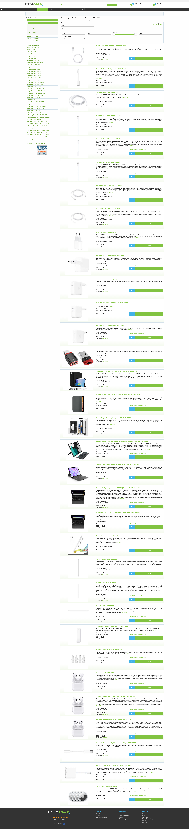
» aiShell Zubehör (31, 49)
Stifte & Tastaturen (32, 32)
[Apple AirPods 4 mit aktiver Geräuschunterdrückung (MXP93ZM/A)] (78, 705)
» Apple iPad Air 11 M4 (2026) (34, 73)
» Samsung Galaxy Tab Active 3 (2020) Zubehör (38, 115)
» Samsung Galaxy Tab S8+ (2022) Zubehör (38, 128)
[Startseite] (2, 9)
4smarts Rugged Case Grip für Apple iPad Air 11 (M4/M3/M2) (113, 418)
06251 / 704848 (60, 818)
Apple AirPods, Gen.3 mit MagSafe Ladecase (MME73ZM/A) (113, 719)
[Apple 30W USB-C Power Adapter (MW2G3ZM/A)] (78, 264)
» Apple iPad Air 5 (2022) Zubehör (35, 67)
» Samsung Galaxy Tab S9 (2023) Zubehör (37, 132)
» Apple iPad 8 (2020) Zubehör (34, 53)
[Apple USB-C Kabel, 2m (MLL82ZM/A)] (78, 101)
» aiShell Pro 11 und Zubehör (34, 47)
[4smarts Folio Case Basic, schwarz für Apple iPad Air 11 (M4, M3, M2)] (78, 380)
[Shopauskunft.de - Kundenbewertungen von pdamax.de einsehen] (42, 150)
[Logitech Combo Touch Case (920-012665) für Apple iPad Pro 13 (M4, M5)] (78, 473)
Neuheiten (7, 9)
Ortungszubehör (31, 28)
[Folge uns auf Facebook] (59, 823)
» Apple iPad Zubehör (32, 20)
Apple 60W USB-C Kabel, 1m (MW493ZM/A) (108, 162)
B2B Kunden (146, 0)
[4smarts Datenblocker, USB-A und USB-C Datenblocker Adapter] (78, 357)
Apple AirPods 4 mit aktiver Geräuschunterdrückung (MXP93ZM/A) (115, 696)
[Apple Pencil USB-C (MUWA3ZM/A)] (78, 568)
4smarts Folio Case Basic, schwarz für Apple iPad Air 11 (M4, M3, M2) (116, 371)
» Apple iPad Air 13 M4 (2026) (34, 80)
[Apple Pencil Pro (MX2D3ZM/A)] (78, 610)
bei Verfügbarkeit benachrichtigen (138, 149)
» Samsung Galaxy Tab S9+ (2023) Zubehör (38, 134)
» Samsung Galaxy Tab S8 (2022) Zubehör (37, 125)
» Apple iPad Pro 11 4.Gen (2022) (35, 95)
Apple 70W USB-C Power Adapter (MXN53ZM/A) (110, 279)
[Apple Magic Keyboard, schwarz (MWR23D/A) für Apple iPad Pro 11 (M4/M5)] (78, 497)
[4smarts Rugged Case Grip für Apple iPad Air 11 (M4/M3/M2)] (78, 427)
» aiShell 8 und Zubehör (33, 36)
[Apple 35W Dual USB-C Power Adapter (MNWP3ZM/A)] (78, 311)
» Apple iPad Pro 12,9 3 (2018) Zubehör (36, 101)
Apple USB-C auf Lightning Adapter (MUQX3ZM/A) (111, 69)
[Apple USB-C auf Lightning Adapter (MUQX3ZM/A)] (78, 78)
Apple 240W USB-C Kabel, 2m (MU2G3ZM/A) (109, 185)
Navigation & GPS (53, 9)
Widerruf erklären (100, 813)
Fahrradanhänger (79, 9)
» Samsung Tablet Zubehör (33, 141)
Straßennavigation (70, 9)
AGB (143, 815)
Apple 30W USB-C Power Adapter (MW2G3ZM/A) (110, 255)
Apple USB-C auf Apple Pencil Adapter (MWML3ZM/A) (112, 626)
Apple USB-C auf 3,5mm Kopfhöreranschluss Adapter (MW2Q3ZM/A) (116, 743)
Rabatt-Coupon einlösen (101, 817)
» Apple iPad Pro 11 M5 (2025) (34, 99)
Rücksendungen (123, 819)
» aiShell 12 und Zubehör (33, 45)
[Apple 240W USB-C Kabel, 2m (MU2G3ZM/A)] (78, 194)
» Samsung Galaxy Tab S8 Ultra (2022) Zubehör (38, 130)
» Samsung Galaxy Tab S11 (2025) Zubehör (37, 139)
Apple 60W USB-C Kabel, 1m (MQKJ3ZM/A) (108, 115)
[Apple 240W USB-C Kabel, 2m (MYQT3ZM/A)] (78, 218)
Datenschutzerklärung (147, 819)
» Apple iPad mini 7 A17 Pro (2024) (35, 86)
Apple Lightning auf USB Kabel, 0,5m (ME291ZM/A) (111, 45)
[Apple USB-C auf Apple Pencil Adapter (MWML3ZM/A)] (78, 635)
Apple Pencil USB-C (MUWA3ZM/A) (106, 559)
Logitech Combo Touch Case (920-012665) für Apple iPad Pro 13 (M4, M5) (117, 464)
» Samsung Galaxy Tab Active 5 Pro (36, 119)
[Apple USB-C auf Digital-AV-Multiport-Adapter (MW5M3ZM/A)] (78, 772)
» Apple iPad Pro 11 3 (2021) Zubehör (36, 93)
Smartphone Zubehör (31, 9)
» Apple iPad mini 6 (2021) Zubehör (35, 84)
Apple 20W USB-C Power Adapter (106, 232)
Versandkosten (105, 59)
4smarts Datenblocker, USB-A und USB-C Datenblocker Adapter (114, 349)
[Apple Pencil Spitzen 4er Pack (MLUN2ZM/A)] (78, 658)
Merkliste (98, 815)
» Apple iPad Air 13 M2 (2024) (34, 75)
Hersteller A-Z (88, 9)
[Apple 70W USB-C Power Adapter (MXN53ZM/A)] (78, 288)
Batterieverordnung (146, 813)
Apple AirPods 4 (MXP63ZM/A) (105, 673)
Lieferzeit (121, 817)
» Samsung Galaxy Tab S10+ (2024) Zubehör (38, 136)
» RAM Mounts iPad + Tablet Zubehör (36, 143)
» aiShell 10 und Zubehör (33, 38)
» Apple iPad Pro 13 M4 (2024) (34, 110)
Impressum (145, 822)
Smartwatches (62, 9)
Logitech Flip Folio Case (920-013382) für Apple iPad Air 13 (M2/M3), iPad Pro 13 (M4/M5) (122, 441)
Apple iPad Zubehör (45, 13)
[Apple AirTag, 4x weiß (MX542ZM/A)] (78, 795)
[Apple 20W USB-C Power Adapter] (78, 241)
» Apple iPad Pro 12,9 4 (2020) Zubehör (36, 104)
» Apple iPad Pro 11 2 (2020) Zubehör (36, 91)
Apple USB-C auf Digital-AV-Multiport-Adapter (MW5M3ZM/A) (114, 765)
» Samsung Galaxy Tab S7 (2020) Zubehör (37, 121)
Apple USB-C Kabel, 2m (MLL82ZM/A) (107, 92)
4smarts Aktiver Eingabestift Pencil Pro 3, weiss (110, 535)
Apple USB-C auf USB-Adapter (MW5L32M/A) (109, 139)
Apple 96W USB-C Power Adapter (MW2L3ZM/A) (110, 325)
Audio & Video (31, 25)
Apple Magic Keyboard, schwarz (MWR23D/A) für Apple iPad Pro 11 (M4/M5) (118, 488)
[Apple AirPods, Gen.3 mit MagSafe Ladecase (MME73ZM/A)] (78, 728)
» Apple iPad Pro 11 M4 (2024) (34, 97)
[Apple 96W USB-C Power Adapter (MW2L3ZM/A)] (78, 334)
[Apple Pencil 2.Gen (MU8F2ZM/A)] (78, 591)
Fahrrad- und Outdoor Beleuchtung (18, 9)
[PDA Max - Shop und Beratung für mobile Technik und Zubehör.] (27, 13)
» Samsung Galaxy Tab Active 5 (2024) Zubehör (38, 117)
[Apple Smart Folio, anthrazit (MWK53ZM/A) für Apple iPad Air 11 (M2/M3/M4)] (78, 403)
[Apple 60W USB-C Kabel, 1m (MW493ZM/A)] (78, 171)
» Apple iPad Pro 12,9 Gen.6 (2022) (35, 108)
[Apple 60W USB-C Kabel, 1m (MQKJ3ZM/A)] (78, 124)
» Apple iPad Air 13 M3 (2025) (34, 77)
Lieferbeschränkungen (124, 815)
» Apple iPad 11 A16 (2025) (33, 60)
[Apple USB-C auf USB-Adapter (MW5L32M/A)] (78, 148)
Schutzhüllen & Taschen (33, 30)
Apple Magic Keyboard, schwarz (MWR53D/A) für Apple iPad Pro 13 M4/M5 (118, 512)
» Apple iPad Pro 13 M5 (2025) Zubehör (36, 112)
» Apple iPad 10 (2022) (32, 58)
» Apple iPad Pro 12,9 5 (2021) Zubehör (36, 106)
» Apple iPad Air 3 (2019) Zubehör (35, 62)
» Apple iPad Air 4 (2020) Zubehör (35, 64)
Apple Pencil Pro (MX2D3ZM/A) (105, 606)
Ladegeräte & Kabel (32, 27)
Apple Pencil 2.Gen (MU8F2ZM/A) (106, 582)
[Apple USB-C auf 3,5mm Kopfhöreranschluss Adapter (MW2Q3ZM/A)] (78, 751)
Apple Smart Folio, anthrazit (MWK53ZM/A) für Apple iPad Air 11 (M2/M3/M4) (118, 394)
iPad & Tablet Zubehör (42, 9)
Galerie (155, 24)
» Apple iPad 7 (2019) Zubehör (34, 51)
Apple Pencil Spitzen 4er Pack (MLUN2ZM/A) (109, 649)
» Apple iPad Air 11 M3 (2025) (34, 71)
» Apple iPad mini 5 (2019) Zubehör (35, 82)
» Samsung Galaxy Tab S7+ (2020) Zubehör (38, 123)
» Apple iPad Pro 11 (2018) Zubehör (35, 88)
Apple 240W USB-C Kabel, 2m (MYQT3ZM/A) (109, 209)
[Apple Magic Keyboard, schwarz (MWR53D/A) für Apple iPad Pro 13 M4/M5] (78, 521)
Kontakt (144, 820)
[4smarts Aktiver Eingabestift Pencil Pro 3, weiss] (78, 545)
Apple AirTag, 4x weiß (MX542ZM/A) (106, 786)
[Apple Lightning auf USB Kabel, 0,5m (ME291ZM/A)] (78, 54)
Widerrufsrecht (145, 817)
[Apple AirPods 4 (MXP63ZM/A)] (78, 682)
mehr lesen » (99, 50)
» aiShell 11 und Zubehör (33, 43)
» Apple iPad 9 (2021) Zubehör (34, 56)
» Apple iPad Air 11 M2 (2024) (34, 69)
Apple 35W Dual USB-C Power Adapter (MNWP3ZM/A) (112, 302)
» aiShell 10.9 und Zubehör (33, 40)
